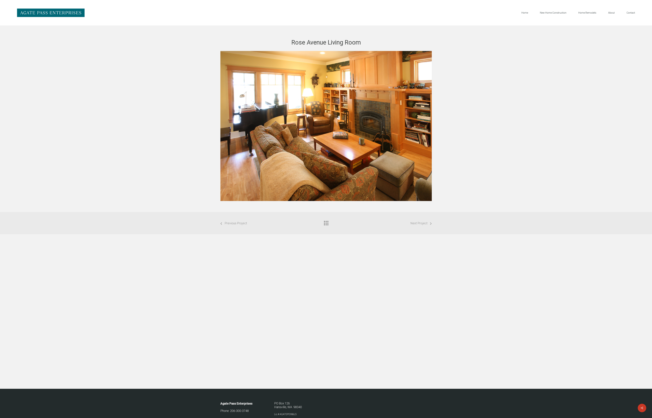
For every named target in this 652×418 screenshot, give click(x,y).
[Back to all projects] (326, 222)
